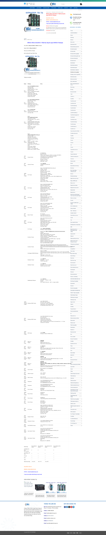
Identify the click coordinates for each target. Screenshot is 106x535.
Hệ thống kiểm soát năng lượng (75, 224)
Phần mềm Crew (73, 315)
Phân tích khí (73, 320)
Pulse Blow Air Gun (74, 343)
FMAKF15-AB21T (73, 213)
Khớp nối (72, 236)
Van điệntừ (72, 416)
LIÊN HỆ (75, 7)
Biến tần (72, 39)
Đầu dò (72, 163)
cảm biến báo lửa (73, 103)
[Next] (66, 490)
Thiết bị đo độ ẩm (73, 380)
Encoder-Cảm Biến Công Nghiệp (74, 203)
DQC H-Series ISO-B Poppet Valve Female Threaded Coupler (76, 195)
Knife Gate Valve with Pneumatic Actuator (74, 241)
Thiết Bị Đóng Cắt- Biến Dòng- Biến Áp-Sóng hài (74, 390)
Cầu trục (72, 142)
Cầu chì (72, 140)
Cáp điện (72, 135)
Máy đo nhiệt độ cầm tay (74, 267)
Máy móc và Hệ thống (74, 276)
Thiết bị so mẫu (73, 403)
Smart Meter (73, 366)
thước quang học (73, 411)
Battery (72, 35)
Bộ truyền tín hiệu (73, 91)
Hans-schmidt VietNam (74, 222)
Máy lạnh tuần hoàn (74, 274)
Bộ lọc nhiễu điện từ (74, 81)
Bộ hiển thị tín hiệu (73, 76)
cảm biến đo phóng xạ (74, 112)
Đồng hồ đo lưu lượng (74, 185)
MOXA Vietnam (64, 28)
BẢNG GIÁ (60, 7)
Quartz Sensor (73, 348)
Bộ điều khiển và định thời (75, 69)
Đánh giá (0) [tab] (29, 39)
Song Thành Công (33, 53)
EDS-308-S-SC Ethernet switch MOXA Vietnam (51, 496)
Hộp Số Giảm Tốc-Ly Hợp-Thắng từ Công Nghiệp (74, 230)
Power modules (73, 336)
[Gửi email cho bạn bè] (51, 33)
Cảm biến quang (73, 124)
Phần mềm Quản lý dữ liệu (75, 318)
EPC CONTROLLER (74, 206)
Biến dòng (72, 37)
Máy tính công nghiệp (74, 288)
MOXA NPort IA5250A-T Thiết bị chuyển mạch (55, 27)
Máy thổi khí (73, 283)
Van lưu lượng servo (74, 423)
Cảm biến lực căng (73, 119)
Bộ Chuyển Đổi (73, 51)
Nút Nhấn (72, 306)
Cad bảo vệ (72, 96)
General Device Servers (74, 215)
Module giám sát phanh (74, 297)
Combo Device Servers (74, 149)
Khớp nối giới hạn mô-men (75, 238)
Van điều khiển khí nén (74, 418)
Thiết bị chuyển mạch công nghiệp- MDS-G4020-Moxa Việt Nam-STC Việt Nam (39, 496)
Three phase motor (73, 409)
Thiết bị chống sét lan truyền (75, 373)
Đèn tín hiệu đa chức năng (75, 165)
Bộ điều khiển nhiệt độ (74, 65)
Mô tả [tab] (25, 39)
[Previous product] (81, 10)
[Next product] (79, 10)
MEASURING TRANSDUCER (75, 290)
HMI (71, 226)
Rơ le (71, 357)
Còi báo (72, 147)
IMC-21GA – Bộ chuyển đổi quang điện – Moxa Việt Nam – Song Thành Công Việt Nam (29, 494)
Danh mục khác (73, 161)
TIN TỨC (66, 7)
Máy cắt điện (73, 251)
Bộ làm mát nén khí (74, 79)
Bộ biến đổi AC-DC (73, 44)
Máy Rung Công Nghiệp (74, 281)
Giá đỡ (72, 217)
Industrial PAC (73, 233)
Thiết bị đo (72, 378)
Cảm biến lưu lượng (74, 121)
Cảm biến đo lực (73, 110)
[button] (25, 30)
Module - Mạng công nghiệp (75, 292)
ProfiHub (72, 341)
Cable (71, 94)
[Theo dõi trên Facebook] (81, 0)
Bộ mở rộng (72, 87)
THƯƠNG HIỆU (46, 7)
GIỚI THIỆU (32, 7)
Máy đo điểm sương (74, 253)
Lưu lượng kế (73, 246)
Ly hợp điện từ (73, 248)
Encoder (72, 200)
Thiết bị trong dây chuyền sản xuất (75, 406)
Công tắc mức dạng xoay (74, 156)
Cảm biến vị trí (73, 128)
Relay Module (73, 352)
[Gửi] (81, 4)
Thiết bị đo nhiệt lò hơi (74, 387)
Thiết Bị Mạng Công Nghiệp (74, 396)
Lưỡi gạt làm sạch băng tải (75, 244)
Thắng (72, 371)
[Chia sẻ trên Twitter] (49, 33)
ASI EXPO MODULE (74, 32)
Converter (72, 158)
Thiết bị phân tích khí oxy (75, 401)
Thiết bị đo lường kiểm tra (75, 382)
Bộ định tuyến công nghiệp (75, 72)
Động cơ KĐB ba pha (74, 180)
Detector (72, 173)
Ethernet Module (73, 208)
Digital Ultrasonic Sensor (74, 178)
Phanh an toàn (73, 322)
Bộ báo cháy (72, 42)
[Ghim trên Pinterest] (53, 33)
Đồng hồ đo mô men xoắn (74, 187)
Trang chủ (48, 12)
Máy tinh (72, 285)
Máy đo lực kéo (73, 262)
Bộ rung (72, 89)
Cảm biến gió (73, 117)
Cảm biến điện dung (74, 105)
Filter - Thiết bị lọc (73, 210)
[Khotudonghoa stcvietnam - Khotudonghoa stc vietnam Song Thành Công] (53, 4)
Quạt (71, 350)
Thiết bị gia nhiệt (73, 393)
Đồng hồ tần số (73, 192)
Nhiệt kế (72, 304)
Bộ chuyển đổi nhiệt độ (74, 58)
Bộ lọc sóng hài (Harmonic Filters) (75, 84)
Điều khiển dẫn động (74, 176)
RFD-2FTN (72, 355)
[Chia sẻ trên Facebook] (47, 33)
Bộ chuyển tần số (73, 60)
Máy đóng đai (73, 269)
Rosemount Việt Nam (74, 359)
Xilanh (72, 425)
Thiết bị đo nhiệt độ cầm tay (75, 385)
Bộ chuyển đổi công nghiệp (75, 53)
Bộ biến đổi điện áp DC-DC (75, 46)
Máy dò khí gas (73, 255)
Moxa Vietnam (53, 30)
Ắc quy (72, 30)
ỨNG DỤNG (53, 7)
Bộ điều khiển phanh (74, 67)
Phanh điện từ (73, 327)
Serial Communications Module (75, 364)
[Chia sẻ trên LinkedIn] (55, 33)
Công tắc (72, 151)
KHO (71, 7)
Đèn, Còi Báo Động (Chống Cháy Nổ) (73, 171)
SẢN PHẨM (39, 7)
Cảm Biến (72, 98)
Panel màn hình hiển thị (74, 311)
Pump (71, 345)
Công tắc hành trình (74, 154)
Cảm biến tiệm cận (73, 126)
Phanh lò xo (72, 329)
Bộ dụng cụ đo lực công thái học (75, 74)
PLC (71, 334)
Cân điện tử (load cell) (74, 133)
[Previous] (24, 490)
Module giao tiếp (73, 299)
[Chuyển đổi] (81, 98)
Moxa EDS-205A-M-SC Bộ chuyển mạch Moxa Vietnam (61, 496)
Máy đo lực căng (73, 260)
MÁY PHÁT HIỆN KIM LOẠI (75, 278)
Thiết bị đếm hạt (73, 375)
